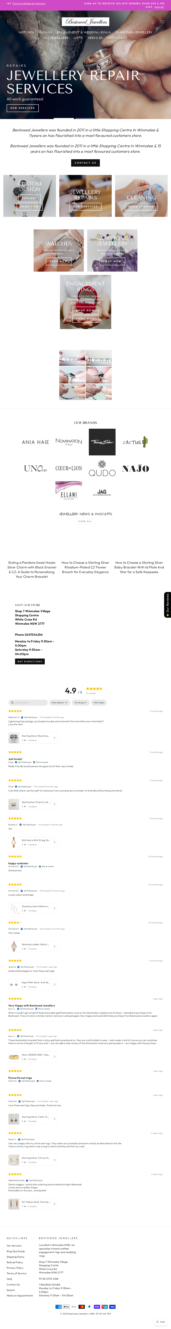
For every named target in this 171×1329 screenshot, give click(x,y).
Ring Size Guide (16, 1251)
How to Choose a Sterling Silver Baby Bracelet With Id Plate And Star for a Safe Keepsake (139, 567)
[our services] (85, 196)
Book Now (85, 318)
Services (95, 38)
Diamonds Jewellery (134, 32)
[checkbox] (99, 703)
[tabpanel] (85, 955)
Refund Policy (15, 1262)
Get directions (30, 661)
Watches (26, 32)
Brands (45, 32)
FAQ (9, 1279)
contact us (85, 162)
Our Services (14, 1245)
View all (85, 521)
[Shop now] (112, 250)
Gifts (78, 38)
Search (11, 1290)
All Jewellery (56, 38)
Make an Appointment (20, 1295)
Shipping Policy (16, 1256)
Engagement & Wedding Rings (84, 32)
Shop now (59, 261)
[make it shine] (141, 196)
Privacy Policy (15, 1267)
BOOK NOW (29, 206)
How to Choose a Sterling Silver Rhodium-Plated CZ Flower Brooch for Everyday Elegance (85, 567)
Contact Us (13, 1284)
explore (29, 198)
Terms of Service (16, 1273)
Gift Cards (117, 38)
